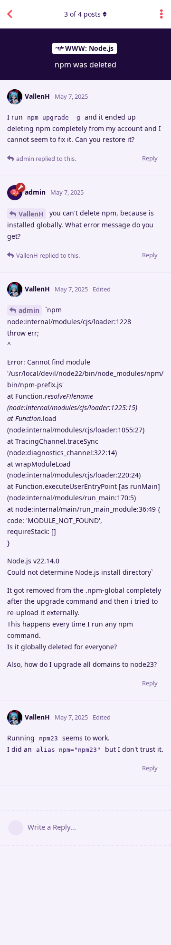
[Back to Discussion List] (9, 14)
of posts (82, 14)
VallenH (31, 213)
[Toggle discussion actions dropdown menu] (161, 14)
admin (29, 310)
